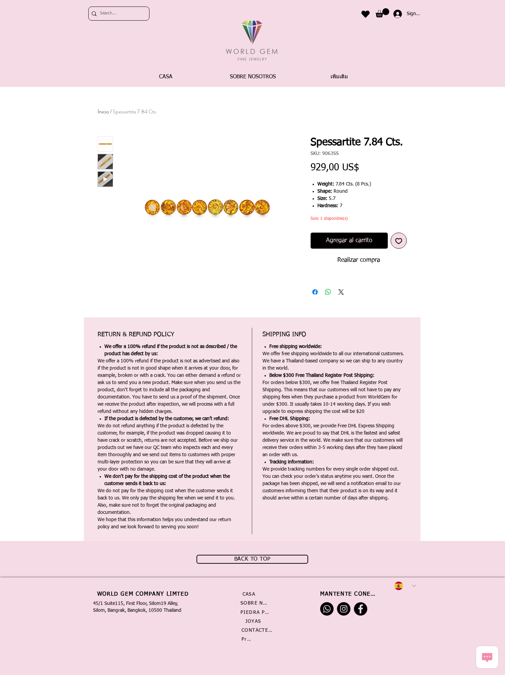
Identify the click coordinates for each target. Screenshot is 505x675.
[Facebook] (360, 609)
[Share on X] (341, 292)
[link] (382, 13)
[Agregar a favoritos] (399, 241)
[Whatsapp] (327, 609)
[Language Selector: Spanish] (405, 585)
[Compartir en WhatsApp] (328, 292)
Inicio (103, 111)
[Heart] (365, 14)
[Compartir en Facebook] (315, 292)
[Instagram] (343, 609)
